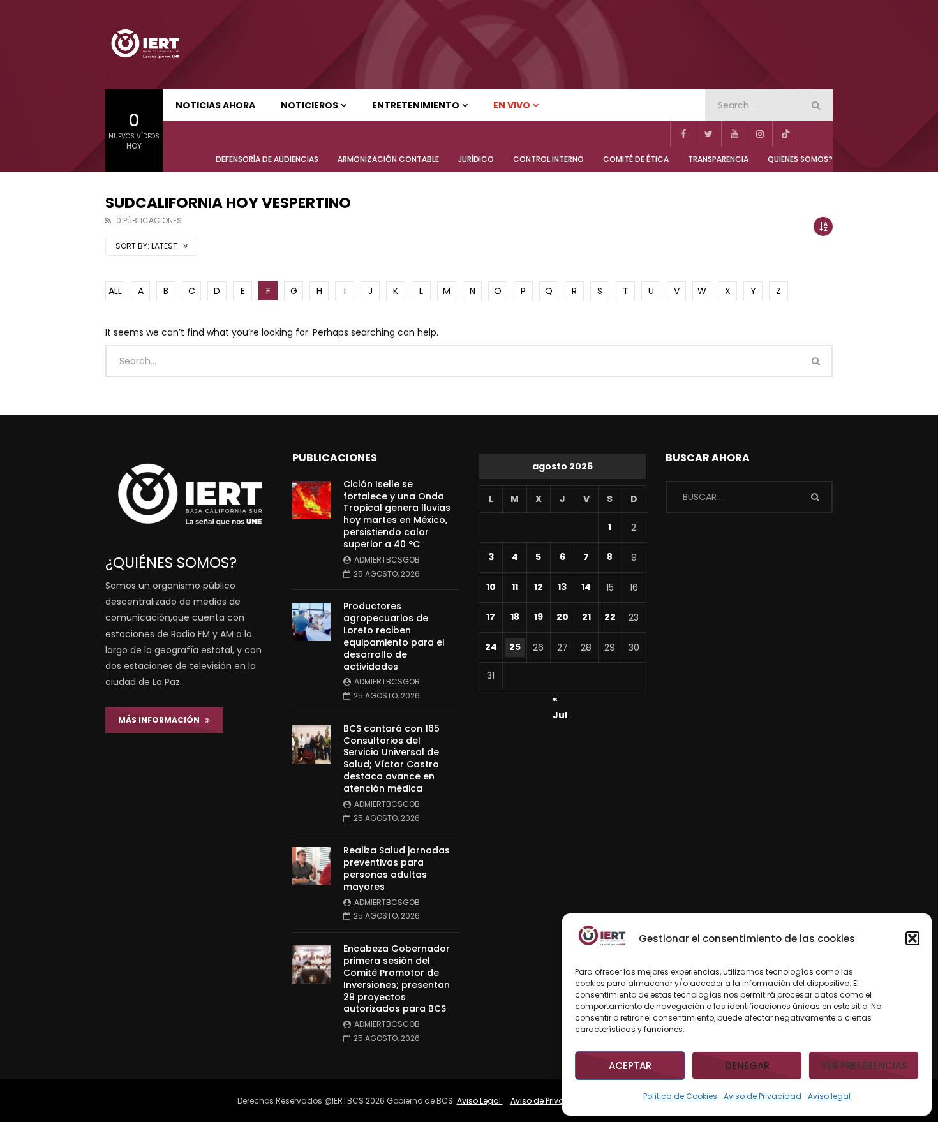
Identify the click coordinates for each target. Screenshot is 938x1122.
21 (586, 616)
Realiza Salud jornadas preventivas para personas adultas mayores (396, 868)
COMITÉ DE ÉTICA (636, 159)
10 (491, 586)
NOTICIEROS (309, 105)
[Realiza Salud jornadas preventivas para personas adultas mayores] (311, 866)
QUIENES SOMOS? (800, 159)
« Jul (560, 701)
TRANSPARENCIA (718, 159)
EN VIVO (511, 105)
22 (610, 616)
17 (490, 616)
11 (515, 586)
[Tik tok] (785, 134)
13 (562, 586)
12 (538, 586)
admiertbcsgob (387, 559)
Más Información (161, 719)
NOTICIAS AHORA (215, 105)
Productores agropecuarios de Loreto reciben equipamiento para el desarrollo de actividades (394, 636)
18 (514, 616)
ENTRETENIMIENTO (415, 105)
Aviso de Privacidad (762, 1096)
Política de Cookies (680, 1096)
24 (491, 646)
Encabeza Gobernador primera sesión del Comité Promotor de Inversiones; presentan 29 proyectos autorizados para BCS (396, 978)
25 (515, 646)
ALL (115, 290)
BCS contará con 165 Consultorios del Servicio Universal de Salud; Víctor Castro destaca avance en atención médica (391, 758)
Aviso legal (829, 1096)
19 (538, 616)
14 (586, 586)
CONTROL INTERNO (548, 159)
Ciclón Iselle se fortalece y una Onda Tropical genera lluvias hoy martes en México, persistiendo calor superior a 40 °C (396, 514)
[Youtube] (734, 134)
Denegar (747, 1065)
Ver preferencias (864, 1065)
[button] (912, 938)
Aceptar (630, 1065)
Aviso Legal (480, 1100)
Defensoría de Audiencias (267, 159)
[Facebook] (683, 134)
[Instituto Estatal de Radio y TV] (144, 44)
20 (562, 616)
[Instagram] (759, 134)
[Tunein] (810, 134)
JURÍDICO (476, 159)
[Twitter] (708, 134)
